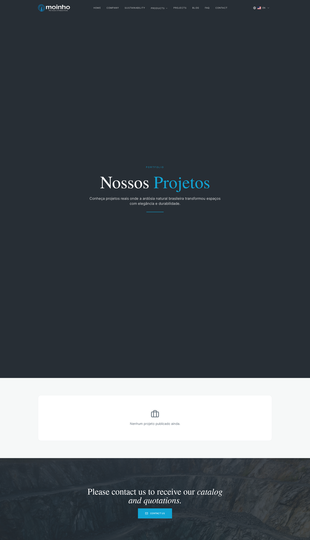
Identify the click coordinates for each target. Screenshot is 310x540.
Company (113, 7)
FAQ (207, 7)
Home (97, 7)
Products (158, 8)
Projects (180, 7)
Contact (221, 7)
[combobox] (261, 7)
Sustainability (135, 7)
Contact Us (157, 513)
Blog (195, 7)
